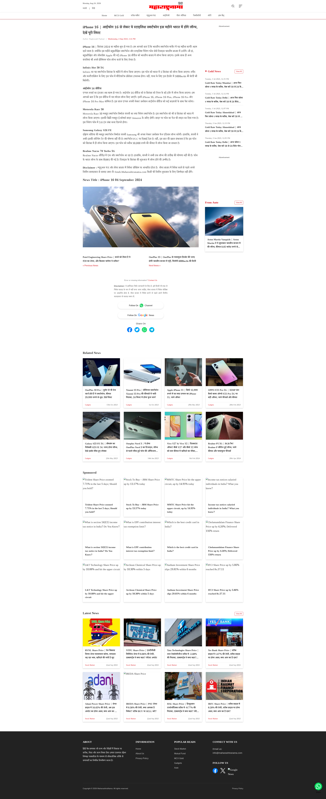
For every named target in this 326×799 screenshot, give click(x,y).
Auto (176, 768)
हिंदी (93, 8)
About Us (140, 753)
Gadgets (178, 763)
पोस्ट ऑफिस (181, 16)
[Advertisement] (224, 45)
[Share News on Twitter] (137, 329)
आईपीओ (166, 16)
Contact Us (152, 280)
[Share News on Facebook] (129, 329)
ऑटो (209, 16)
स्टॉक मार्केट (135, 16)
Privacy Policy (142, 758)
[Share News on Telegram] (151, 329)
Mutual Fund (180, 753)
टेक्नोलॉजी (197, 16)
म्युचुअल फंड (151, 16)
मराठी (85, 8)
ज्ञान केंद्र (221, 16)
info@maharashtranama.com (227, 753)
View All (239, 71)
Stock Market (180, 749)
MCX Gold (119, 16)
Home (104, 16)
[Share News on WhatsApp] (144, 329)
